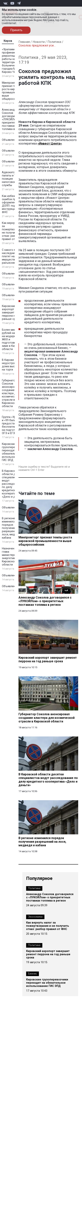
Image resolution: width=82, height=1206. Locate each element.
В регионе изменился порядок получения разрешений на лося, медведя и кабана (13, 528)
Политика (54, 42)
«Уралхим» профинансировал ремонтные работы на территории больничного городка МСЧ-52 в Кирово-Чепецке (14, 61)
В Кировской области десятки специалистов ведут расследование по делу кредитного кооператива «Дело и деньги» (13, 483)
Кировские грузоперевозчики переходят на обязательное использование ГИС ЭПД (14, 452)
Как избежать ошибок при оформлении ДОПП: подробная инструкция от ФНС (13, 204)
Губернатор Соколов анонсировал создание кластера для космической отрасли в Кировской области (10, 393)
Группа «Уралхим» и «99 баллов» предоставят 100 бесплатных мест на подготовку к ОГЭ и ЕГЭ (13, 425)
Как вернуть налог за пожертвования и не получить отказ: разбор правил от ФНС (14, 231)
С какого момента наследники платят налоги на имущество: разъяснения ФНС (13, 256)
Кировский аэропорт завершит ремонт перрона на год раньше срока (13, 312)
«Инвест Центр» (50, 143)
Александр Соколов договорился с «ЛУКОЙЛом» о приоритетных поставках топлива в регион (13, 119)
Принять (16, 30)
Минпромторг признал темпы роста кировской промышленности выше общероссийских (13, 91)
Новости (39, 42)
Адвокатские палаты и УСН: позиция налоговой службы (11, 179)
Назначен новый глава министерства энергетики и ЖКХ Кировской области (13, 556)
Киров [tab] (8, 40)
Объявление (10, 140)
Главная (24, 42)
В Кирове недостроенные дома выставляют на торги (14, 364)
